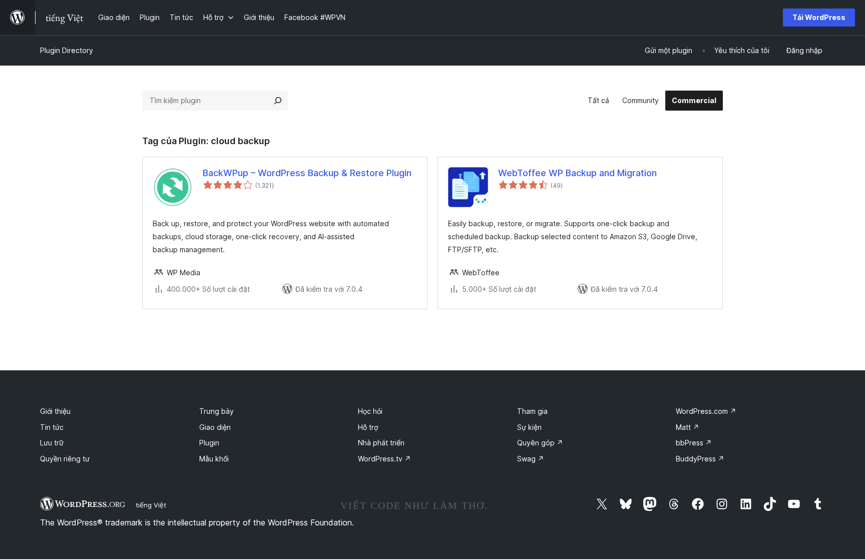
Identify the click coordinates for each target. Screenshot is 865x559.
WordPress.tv (384, 458)
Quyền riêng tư (65, 458)
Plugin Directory (66, 50)
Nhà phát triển (381, 442)
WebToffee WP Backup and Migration (577, 173)
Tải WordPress (818, 17)
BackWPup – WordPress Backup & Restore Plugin (307, 173)
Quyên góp (540, 442)
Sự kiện (529, 427)
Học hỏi (370, 411)
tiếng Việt (151, 505)
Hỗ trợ (368, 427)
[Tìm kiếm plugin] (278, 101)
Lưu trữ (52, 442)
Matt (687, 427)
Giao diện (215, 427)
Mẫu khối (214, 458)
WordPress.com (706, 411)
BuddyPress (700, 458)
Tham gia (532, 411)
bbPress (694, 442)
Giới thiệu (55, 411)
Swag (530, 458)
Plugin (209, 442)
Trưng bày (216, 411)
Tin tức (52, 427)
